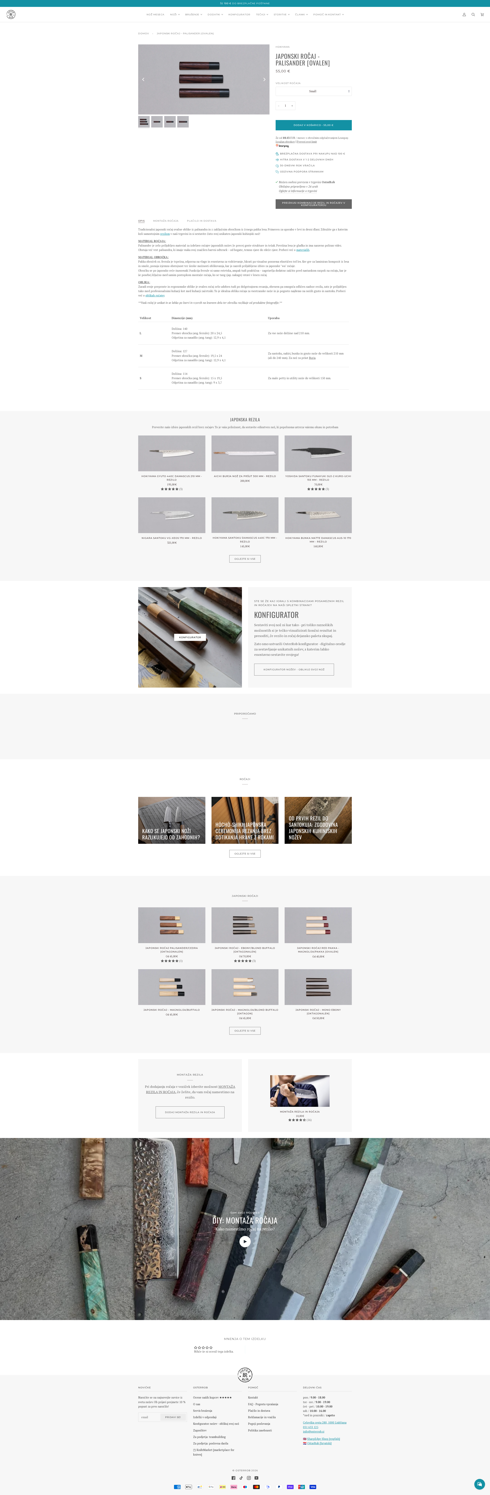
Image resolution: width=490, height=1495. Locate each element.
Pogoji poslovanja (259, 1424)
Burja (312, 358)
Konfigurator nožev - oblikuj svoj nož (294, 669)
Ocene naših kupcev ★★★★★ (212, 1397)
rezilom (165, 234)
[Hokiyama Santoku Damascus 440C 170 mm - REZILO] (245, 515)
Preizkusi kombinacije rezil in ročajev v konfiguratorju (313, 204)
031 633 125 (310, 1427)
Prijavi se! (173, 1417)
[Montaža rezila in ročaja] (300, 1091)
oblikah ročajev (154, 295)
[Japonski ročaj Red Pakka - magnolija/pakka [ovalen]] (318, 925)
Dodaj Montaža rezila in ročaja (190, 1112)
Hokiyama (283, 46)
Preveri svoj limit (307, 141)
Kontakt (253, 1397)
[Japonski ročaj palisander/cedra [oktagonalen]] (171, 925)
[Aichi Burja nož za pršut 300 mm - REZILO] (245, 453)
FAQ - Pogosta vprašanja (263, 1404)
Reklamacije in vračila (262, 1417)
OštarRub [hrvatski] (319, 1443)
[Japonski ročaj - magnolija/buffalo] (171, 987)
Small (312, 91)
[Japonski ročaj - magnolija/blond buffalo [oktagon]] (245, 987)
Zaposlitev (200, 1430)
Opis (141, 220)
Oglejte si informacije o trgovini (298, 191)
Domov (143, 33)
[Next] (264, 79)
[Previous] (143, 79)
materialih (302, 250)
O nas (196, 1404)
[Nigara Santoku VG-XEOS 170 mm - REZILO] (171, 515)
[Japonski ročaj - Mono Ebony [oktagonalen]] (318, 987)
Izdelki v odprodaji (204, 1417)
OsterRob (243, 1470)
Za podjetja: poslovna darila (210, 1443)
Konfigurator (190, 637)
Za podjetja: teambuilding (209, 1437)
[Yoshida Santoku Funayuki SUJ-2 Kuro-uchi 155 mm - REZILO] (318, 453)
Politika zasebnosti (260, 1430)
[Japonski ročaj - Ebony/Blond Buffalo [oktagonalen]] (245, 925)
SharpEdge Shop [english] (323, 1439)
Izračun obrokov (285, 141)
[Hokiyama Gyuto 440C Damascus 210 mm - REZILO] (171, 453)
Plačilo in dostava (201, 220)
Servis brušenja (202, 1410)
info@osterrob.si (313, 1431)
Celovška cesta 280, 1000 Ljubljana (324, 1422)
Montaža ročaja (166, 220)
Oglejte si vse (245, 558)
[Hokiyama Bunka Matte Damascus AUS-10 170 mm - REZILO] (318, 515)
